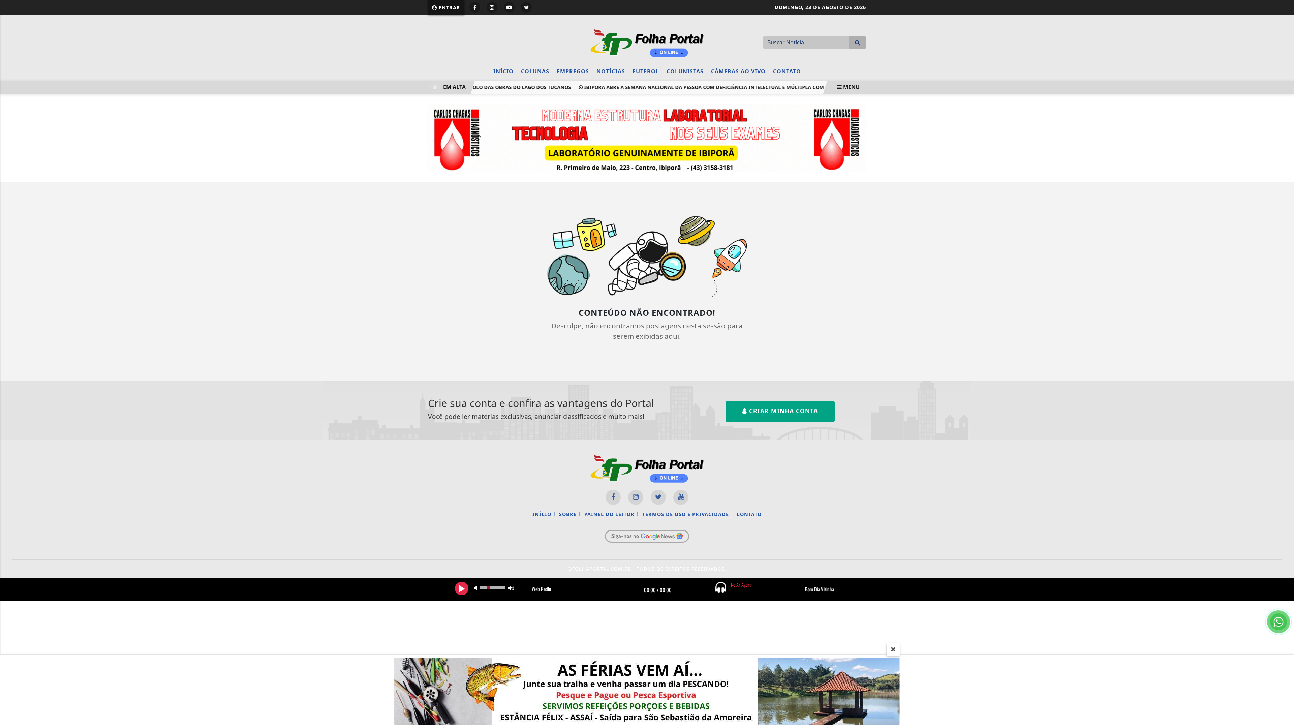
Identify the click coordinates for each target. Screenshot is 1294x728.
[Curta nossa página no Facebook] (613, 497)
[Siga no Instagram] (492, 7)
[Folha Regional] (647, 42)
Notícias (610, 71)
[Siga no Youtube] (509, 7)
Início (503, 71)
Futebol (646, 71)
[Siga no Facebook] (474, 7)
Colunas (535, 71)
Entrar (448, 7)
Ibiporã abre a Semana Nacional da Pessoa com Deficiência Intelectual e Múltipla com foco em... (702, 87)
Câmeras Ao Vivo (738, 71)
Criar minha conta (782, 411)
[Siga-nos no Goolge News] (647, 536)
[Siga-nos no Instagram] (635, 497)
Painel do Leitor (609, 514)
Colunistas (685, 71)
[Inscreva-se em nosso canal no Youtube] (680, 497)
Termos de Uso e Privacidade (685, 514)
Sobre (568, 514)
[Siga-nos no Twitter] (658, 497)
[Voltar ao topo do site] (1283, 436)
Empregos (573, 71)
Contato (787, 71)
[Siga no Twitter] (526, 7)
